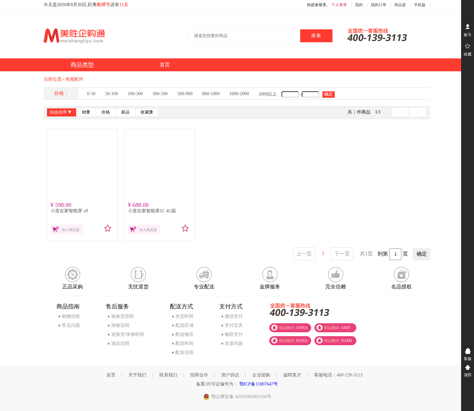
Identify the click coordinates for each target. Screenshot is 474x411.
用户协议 (230, 375)
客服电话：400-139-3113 (338, 375)
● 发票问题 (232, 343)
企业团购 (261, 375)
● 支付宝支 (232, 325)
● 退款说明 (118, 343)
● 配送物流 (182, 334)
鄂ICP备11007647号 (258, 384)
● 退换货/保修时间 (125, 334)
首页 (110, 375)
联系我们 (168, 375)
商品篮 (400, 5)
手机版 (420, 5)
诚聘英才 (292, 375)
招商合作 (199, 375)
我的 (359, 5)
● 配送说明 (182, 352)
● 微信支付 (232, 316)
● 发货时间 (182, 316)
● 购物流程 (69, 316)
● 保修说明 (118, 325)
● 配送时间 (182, 343)
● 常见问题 (69, 325)
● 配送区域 (182, 325)
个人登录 (339, 5)
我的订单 (378, 5)
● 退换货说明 (120, 316)
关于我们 (137, 375)
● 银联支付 (232, 334)
